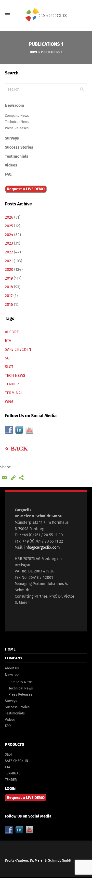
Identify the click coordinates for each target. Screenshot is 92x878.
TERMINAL (14, 393)
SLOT (9, 366)
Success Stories (19, 147)
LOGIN (10, 788)
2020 (9, 269)
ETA (8, 340)
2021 (9, 261)
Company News (17, 116)
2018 (9, 287)
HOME (10, 649)
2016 (9, 304)
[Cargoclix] (46, 15)
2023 (9, 243)
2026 (9, 217)
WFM (9, 401)
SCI (8, 358)
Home (34, 52)
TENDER (12, 384)
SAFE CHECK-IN (18, 349)
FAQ (8, 174)
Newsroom (14, 105)
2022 (9, 252)
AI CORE (12, 332)
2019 (9, 278)
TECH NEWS (15, 375)
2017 (9, 295)
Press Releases (17, 128)
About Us (12, 668)
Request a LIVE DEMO (26, 189)
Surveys (12, 138)
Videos (11, 165)
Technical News (17, 122)
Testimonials (16, 156)
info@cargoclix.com (42, 547)
